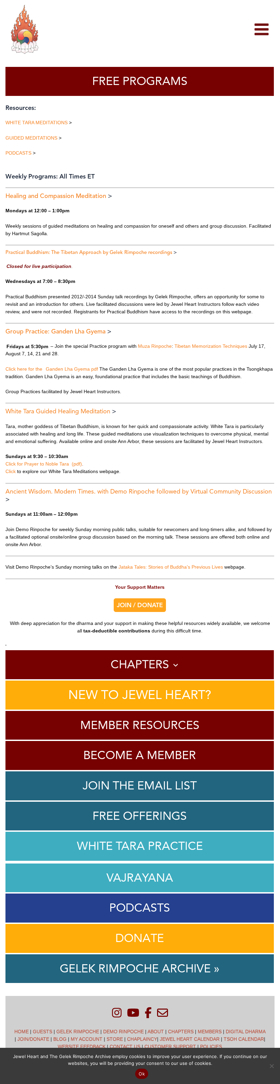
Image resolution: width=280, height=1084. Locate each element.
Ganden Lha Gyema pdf (72, 369)
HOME (21, 1031)
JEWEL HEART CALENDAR (190, 1039)
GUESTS (42, 1031)
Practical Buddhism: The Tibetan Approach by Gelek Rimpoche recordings (88, 252)
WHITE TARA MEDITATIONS (36, 122)
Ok (142, 1073)
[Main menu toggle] (261, 29)
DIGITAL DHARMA (245, 1031)
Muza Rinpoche (155, 346)
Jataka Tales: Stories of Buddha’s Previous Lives (170, 567)
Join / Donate (140, 605)
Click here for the (23, 369)
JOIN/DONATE (33, 1039)
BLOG (60, 1039)
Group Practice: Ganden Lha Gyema (55, 331)
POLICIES (211, 1046)
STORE (115, 1039)
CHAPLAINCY (142, 1039)
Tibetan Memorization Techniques (211, 346)
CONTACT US (125, 1046)
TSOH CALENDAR (244, 1039)
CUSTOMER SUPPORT (170, 1046)
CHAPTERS (181, 1031)
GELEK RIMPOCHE (77, 1031)
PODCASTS (18, 153)
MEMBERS (210, 1031)
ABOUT (156, 1031)
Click (10, 471)
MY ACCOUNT (86, 1039)
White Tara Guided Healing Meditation (57, 411)
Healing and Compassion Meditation (55, 196)
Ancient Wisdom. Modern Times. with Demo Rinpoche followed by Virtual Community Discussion (138, 491)
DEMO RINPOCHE (123, 1031)
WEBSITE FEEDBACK (82, 1046)
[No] (271, 1065)
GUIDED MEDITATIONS (31, 138)
